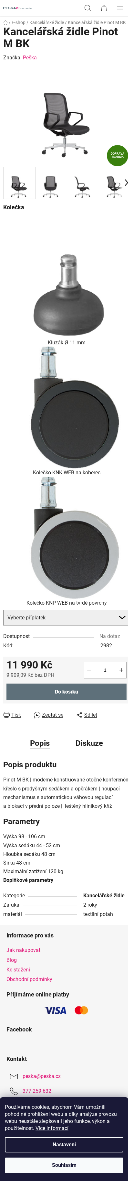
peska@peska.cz (42, 1076)
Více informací (52, 1128)
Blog (11, 960)
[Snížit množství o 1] (89, 670)
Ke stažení (18, 970)
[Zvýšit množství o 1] (121, 670)
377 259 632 (37, 1091)
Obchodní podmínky (29, 979)
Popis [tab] (40, 743)
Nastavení (64, 1145)
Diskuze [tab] (89, 743)
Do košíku (66, 692)
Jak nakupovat (23, 950)
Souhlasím (64, 1165)
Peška (30, 58)
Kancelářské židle (104, 895)
